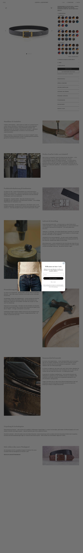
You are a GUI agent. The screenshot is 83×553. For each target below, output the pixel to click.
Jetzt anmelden (53, 278)
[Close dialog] (64, 263)
